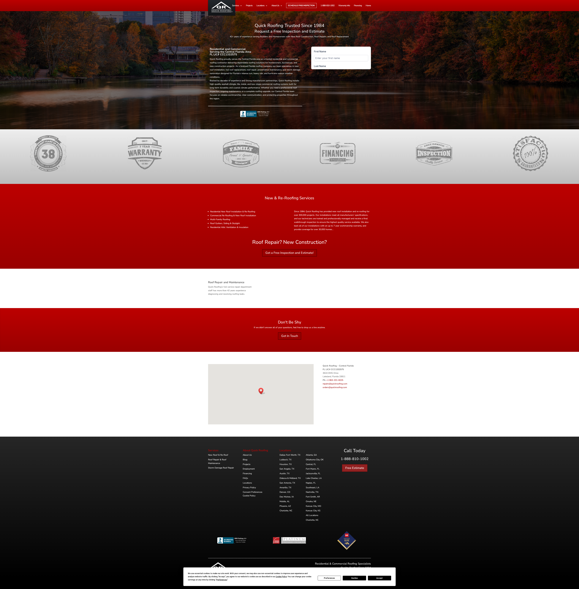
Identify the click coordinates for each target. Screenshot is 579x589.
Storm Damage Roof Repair (221, 467)
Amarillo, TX (285, 487)
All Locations (312, 515)
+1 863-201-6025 (334, 380)
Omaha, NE (311, 501)
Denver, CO (285, 492)
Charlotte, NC (286, 510)
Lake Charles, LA (314, 478)
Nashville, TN (312, 492)
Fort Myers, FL (313, 468)
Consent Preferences (252, 492)
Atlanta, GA (311, 455)
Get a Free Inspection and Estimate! (289, 253)
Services (235, 6)
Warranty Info (344, 6)
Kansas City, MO (313, 506)
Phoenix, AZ (285, 506)
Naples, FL (311, 482)
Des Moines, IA (287, 496)
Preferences (329, 578)
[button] (261, 391)
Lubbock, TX (285, 459)
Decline (354, 578)
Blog (245, 459)
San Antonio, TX (287, 482)
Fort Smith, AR (313, 496)
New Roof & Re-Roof (218, 455)
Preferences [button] (221, 580)
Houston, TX (286, 464)
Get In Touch (289, 336)
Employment (249, 468)
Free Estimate (354, 468)
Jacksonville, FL (313, 473)
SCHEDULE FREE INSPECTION (301, 6)
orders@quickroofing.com (335, 387)
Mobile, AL (285, 501)
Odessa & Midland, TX (290, 478)
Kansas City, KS (313, 510)
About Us (275, 6)
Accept (379, 578)
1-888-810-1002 (327, 6)
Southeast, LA (312, 487)
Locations (260, 6)
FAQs (245, 478)
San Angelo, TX (287, 468)
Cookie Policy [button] (281, 577)
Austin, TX (285, 473)
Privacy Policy (249, 487)
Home (368, 6)
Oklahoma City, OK (315, 459)
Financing (358, 6)
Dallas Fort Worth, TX (290, 455)
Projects (249, 6)
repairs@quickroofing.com (335, 383)
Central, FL (311, 464)
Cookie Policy (249, 495)
